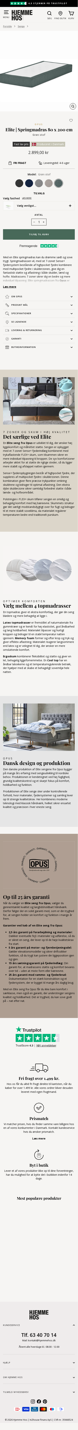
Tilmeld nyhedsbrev (16, 1392)
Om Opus (16, 296)
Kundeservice (11, 1325)
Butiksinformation (23, 347)
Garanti (16, 338)
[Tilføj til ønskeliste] (71, 120)
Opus (39, 124)
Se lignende (18, 321)
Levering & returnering (26, 330)
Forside (7, 26)
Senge (21, 26)
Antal (39, 214)
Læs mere (27, 198)
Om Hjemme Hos (12, 1377)
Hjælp (6, 1362)
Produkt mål (19, 304)
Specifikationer (21, 313)
